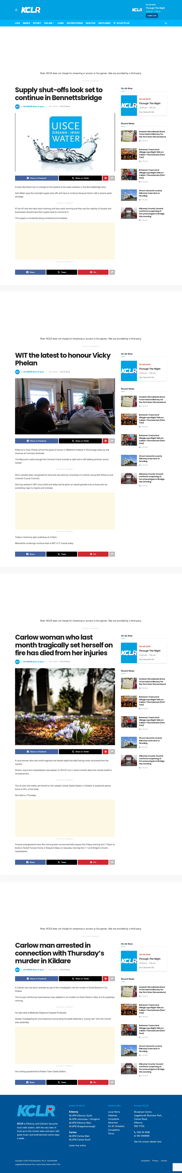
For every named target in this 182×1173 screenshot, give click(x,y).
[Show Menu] (16, 10)
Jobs (60, 23)
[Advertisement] (91, 49)
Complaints (113, 1118)
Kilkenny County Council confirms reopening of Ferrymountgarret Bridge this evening (152, 212)
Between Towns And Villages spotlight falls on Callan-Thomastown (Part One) (152, 174)
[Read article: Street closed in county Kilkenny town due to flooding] (129, 195)
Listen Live (151, 15)
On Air (48, 23)
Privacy (155, 1160)
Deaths (90, 23)
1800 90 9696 (143, 1132)
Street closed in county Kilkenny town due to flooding (150, 193)
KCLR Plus (123, 23)
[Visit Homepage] (30, 10)
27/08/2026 (144, 141)
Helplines (104, 23)
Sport (37, 23)
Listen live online (77, 1145)
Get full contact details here (147, 1141)
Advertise (113, 1122)
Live (17, 23)
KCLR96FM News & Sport (33, 106)
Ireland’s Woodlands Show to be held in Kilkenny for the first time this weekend (152, 134)
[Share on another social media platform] (112, 178)
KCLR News (65, 106)
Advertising (75, 23)
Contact (164, 1160)
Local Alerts (114, 1111)
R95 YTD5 (139, 1126)
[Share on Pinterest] (105, 178)
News (26, 23)
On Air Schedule (116, 1126)
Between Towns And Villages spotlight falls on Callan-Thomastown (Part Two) (152, 153)
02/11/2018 (53, 106)
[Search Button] (166, 23)
